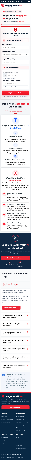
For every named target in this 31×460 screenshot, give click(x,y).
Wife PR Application (21, 430)
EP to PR (18, 437)
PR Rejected (4, 437)
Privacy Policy (23, 96)
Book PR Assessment (6, 425)
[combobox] (15, 54)
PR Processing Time (21, 425)
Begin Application (10, 307)
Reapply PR (4, 443)
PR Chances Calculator (7, 419)
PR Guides (20, 457)
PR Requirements (5, 422)
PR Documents (20, 419)
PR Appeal (4, 440)
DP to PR (18, 443)
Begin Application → (15, 407)
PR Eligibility (4, 416)
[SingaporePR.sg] (12, 396)
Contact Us (13, 457)
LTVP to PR (19, 445)
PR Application (20, 416)
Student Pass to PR (21, 448)
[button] (29, 1)
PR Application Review (22, 427)
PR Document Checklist (22, 422)
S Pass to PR (19, 440)
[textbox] (15, 55)
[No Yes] (25, 40)
